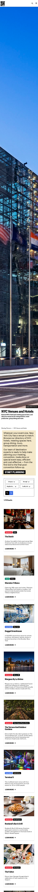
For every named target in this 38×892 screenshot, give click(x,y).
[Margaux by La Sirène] (19, 661)
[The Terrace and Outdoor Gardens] (19, 709)
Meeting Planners (6, 428)
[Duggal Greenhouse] (19, 613)
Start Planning (14, 472)
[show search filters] (11, 493)
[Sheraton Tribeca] (19, 565)
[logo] (2, 2)
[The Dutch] (19, 519)
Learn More (9, 549)
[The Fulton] (19, 854)
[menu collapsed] (36, 3)
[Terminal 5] (19, 760)
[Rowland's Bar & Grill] (19, 806)
